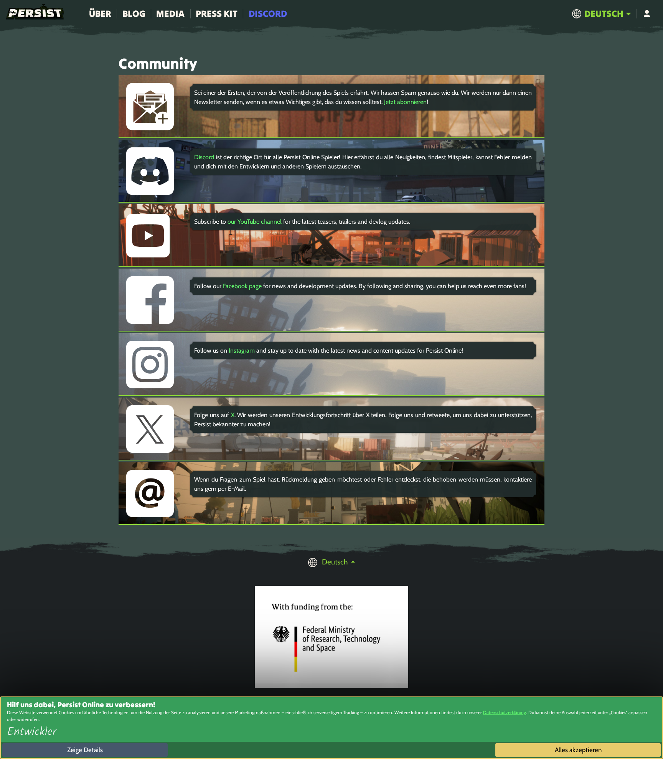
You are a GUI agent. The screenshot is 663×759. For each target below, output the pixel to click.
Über (100, 14)
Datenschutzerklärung (504, 712)
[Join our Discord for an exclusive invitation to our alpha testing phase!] (646, 156)
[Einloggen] (647, 14)
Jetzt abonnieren (405, 102)
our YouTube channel (255, 221)
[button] (601, 14)
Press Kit (216, 14)
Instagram (242, 350)
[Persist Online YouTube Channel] (645, 173)
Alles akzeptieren (578, 750)
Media (170, 14)
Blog (133, 14)
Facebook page (242, 286)
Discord (268, 14)
